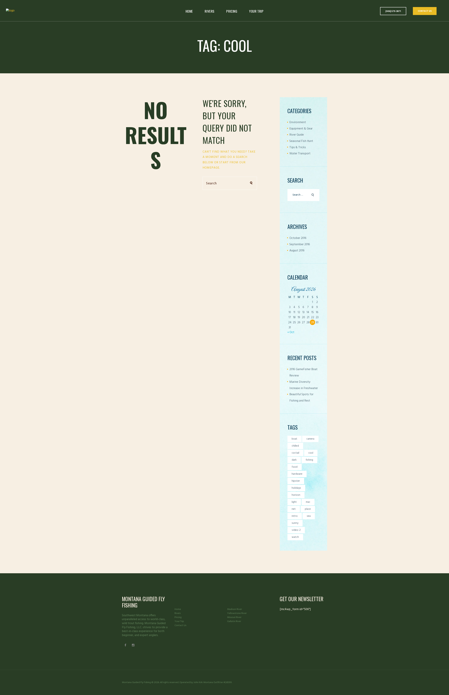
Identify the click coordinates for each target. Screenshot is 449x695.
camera (310, 439)
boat (294, 439)
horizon (296, 495)
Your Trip (179, 621)
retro (295, 516)
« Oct (290, 332)
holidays (296, 488)
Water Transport (299, 153)
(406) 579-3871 (393, 11)
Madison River (234, 609)
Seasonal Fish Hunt (301, 141)
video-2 (296, 530)
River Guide (296, 134)
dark (294, 460)
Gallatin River (234, 621)
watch (295, 537)
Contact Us (425, 11)
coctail (295, 453)
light (294, 502)
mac (308, 502)
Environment (297, 122)
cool (310, 453)
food (294, 467)
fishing (309, 460)
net (294, 509)
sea (309, 516)
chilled (295, 446)
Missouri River (234, 617)
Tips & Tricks (297, 147)
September (299, 244)
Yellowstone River (237, 613)
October (297, 238)
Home (178, 609)
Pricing (178, 617)
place (308, 509)
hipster (296, 481)
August (296, 250)
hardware (297, 474)
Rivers (178, 613)
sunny (295, 523)
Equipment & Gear (301, 128)
